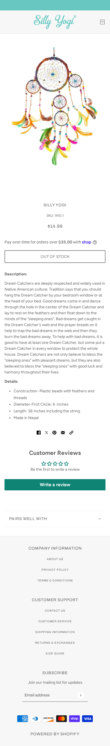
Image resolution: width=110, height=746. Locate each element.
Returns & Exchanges (55, 642)
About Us (55, 559)
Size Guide (55, 653)
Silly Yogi (55, 205)
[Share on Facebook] (38, 432)
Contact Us (55, 610)
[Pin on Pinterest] (54, 432)
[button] (71, 432)
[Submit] (80, 695)
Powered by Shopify (55, 734)
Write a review (55, 484)
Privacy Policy (55, 569)
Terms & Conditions (55, 580)
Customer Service (55, 621)
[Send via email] (63, 432)
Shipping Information (55, 632)
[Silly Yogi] (55, 22)
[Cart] (102, 22)
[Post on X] (46, 432)
